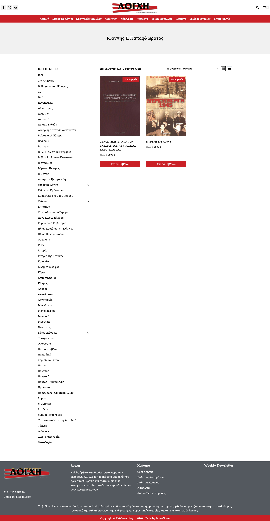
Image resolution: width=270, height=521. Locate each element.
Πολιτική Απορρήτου (150, 477)
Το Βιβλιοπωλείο (162, 18)
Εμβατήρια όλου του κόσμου (55, 195)
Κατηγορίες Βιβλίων (89, 18)
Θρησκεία (44, 239)
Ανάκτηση (111, 18)
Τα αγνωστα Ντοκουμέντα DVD (57, 420)
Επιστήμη (44, 206)
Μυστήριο (44, 321)
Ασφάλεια (143, 488)
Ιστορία (42, 250)
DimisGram (163, 518)
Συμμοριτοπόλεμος (50, 414)
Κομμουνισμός (47, 278)
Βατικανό (44, 146)
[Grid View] (223, 68)
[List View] (229, 68)
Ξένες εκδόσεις (47, 332)
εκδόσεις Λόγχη (48, 184)
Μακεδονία (45, 305)
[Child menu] (88, 185)
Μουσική (43, 316)
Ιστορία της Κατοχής (51, 256)
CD (39, 91)
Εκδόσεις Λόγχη (62, 18)
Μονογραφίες (46, 310)
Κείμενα (181, 18)
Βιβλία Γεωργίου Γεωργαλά (55, 152)
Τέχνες (42, 425)
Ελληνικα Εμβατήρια (51, 190)
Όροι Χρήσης (145, 472)
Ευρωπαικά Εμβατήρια (52, 223)
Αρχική (44, 18)
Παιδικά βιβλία (47, 349)
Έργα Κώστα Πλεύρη (51, 217)
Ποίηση (42, 365)
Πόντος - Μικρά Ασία (51, 382)
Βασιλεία (43, 141)
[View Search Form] (257, 7)
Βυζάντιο (43, 174)
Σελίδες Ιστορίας (200, 18)
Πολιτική (43, 376)
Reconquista (45, 102)
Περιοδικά (44, 354)
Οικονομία (44, 343)
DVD (40, 97)
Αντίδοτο (142, 18)
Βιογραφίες (45, 163)
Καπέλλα (43, 261)
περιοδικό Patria (48, 360)
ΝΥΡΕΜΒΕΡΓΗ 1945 (158, 141)
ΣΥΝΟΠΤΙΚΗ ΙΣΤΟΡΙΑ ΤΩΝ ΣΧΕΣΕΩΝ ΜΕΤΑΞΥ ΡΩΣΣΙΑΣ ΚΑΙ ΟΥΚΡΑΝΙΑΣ (118, 145)
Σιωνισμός (44, 404)
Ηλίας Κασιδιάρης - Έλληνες (55, 228)
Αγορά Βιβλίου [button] (120, 164)
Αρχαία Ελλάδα (47, 124)
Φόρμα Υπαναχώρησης (151, 493)
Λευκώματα (45, 294)
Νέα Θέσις (127, 18)
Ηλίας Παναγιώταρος (51, 234)
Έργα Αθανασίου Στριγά (53, 212)
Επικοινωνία (222, 18)
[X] (9, 7)
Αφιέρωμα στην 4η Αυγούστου (57, 130)
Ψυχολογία (45, 442)
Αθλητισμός (45, 108)
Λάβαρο (43, 289)
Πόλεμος (43, 371)
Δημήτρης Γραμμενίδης (52, 179)
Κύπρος (43, 283)
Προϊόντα (44, 387)
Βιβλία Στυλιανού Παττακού (55, 157)
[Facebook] (3, 7)
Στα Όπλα (43, 409)
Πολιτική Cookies (148, 482)
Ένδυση (43, 201)
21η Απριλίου (46, 80)
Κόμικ (41, 272)
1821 (40, 75)
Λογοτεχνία (45, 299)
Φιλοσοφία (44, 431)
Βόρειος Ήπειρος (49, 168)
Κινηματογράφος (48, 267)
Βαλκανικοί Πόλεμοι (50, 135)
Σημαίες (43, 398)
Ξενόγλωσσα (46, 338)
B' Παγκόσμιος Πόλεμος (53, 86)
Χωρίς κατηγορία (49, 436)
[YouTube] (15, 7)
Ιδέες (41, 245)
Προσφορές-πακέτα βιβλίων (55, 393)
